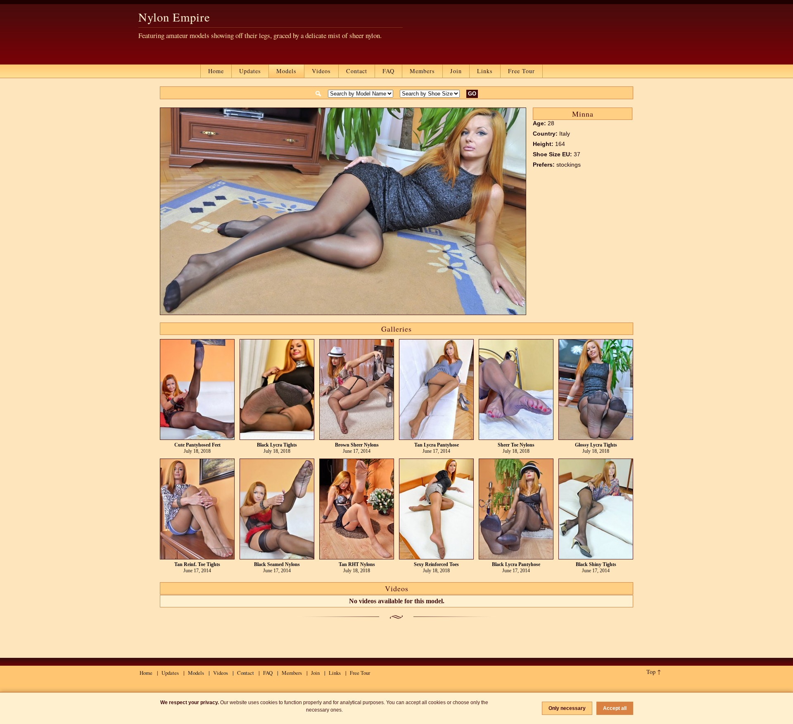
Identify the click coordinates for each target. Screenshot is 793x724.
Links (485, 71)
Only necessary (567, 708)
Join (456, 71)
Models (286, 71)
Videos (321, 71)
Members (422, 71)
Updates (250, 71)
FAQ (388, 71)
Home (216, 71)
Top (650, 672)
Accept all (615, 708)
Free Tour (521, 71)
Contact (356, 71)
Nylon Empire (174, 17)
